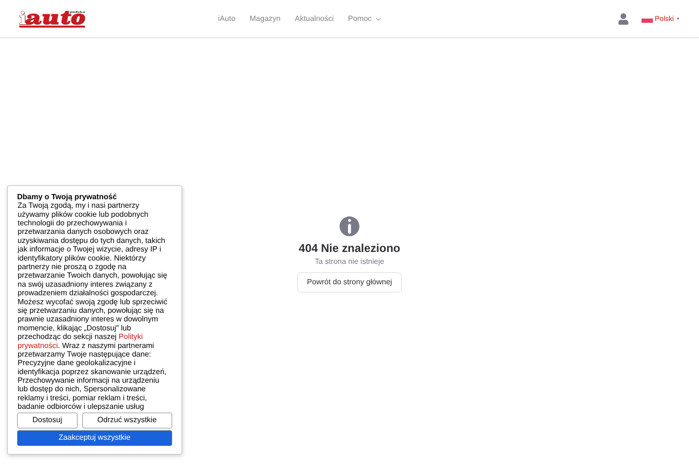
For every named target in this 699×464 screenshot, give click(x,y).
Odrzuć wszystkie (126, 420)
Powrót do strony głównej (349, 282)
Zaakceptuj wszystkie (94, 438)
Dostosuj (47, 420)
